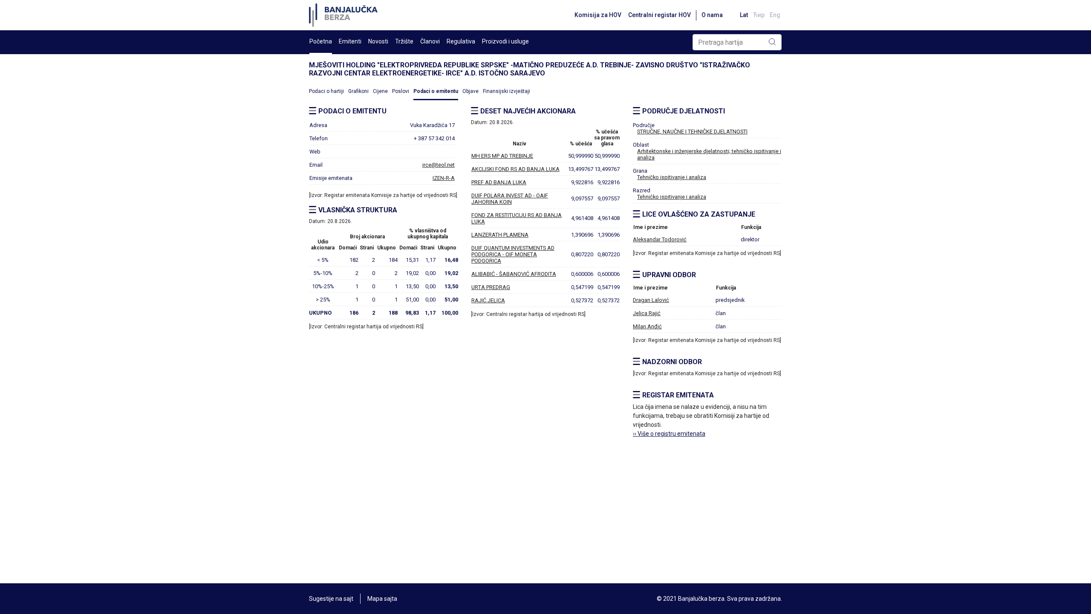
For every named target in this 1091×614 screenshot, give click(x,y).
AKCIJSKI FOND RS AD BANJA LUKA (515, 169)
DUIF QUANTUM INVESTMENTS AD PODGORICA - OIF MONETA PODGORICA (512, 254)
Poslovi (400, 91)
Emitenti (350, 41)
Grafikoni (358, 91)
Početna (320, 41)
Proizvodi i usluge (505, 41)
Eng (775, 15)
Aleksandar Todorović (660, 239)
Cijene (380, 91)
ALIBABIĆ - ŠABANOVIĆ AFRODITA (513, 274)
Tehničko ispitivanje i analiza (671, 177)
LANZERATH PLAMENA (499, 235)
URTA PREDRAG (490, 287)
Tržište (404, 41)
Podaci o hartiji (326, 91)
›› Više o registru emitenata (669, 433)
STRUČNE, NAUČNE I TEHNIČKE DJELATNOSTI (692, 131)
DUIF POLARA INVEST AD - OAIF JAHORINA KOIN (509, 198)
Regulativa (461, 41)
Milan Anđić (647, 326)
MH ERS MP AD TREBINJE (502, 156)
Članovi (430, 41)
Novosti (378, 41)
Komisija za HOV (597, 15)
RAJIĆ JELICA (488, 300)
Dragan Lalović (651, 300)
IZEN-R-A (444, 178)
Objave (470, 91)
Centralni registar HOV (659, 15)
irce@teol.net (438, 165)
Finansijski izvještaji (506, 91)
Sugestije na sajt (331, 598)
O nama (712, 15)
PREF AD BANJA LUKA (498, 182)
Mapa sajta (382, 598)
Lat (744, 15)
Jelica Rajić (647, 313)
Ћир (759, 15)
